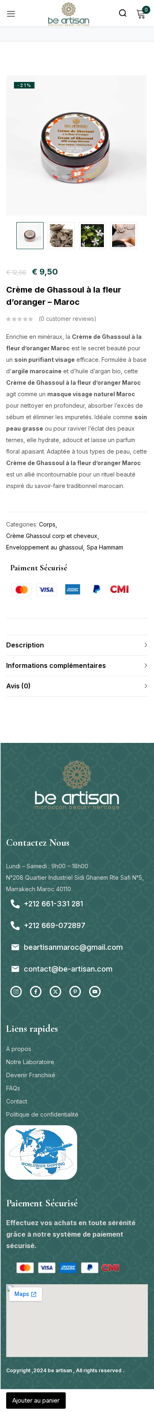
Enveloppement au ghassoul (44, 547)
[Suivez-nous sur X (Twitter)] (55, 991)
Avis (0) (18, 686)
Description (25, 645)
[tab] (77, 645)
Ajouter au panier (36, 1400)
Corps (47, 524)
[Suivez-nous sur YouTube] (95, 991)
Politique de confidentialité (42, 1114)
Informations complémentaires (56, 665)
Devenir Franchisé (30, 1074)
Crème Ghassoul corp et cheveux (51, 535)
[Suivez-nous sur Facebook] (35, 991)
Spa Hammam (105, 547)
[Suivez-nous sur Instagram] (16, 991)
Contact (16, 1101)
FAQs (13, 1088)
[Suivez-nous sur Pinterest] (75, 991)
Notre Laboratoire (30, 1061)
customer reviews (67, 318)
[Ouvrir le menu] (11, 13)
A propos (18, 1048)
